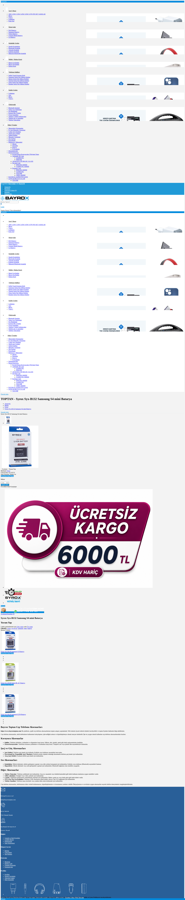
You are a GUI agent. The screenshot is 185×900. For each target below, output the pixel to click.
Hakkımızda (8, 841)
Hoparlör (15, 146)
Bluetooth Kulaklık (14, 48)
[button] (7, 476)
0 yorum (4, 469)
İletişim (3, 606)
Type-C (10, 98)
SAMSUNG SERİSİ (22, 166)
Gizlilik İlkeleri (9, 840)
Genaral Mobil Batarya (15, 35)
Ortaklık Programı (10, 865)
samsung (20, 628)
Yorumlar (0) (10, 614)
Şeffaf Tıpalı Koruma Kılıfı (16, 75)
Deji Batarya (12, 30)
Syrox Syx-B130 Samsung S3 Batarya (12, 651)
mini (25, 628)
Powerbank (11, 140)
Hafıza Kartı (12, 66)
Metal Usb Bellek (13, 63)
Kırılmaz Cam (16, 168)
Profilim (7, 874)
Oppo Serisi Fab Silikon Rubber (18, 82)
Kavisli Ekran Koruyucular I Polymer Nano (25, 154)
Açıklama (4, 614)
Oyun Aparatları (13, 115)
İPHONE (19, 159)
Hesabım (7, 189)
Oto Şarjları (12, 139)
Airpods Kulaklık (13, 50)
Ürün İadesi (8, 852)
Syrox (6, 407)
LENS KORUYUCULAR (16, 178)
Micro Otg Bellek (13, 64)
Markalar (7, 862)
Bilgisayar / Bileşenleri (15, 142)
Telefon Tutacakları (14, 120)
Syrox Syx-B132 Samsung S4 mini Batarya (18, 409)
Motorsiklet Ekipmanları (15, 128)
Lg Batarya (11, 37)
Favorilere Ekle (5, 486)
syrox (9, 628)
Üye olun (30, 627)
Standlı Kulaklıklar (14, 46)
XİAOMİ (19, 173)
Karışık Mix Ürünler (14, 113)
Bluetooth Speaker (14, 108)
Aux (9, 95)
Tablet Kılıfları (12, 135)
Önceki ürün (4, 394)
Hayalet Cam (16, 163)
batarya (29, 628)
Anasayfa (7, 187)
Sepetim (7, 192)
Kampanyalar (9, 867)
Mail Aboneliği (9, 880)
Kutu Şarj (11, 21)
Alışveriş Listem (10, 878)
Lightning (11, 19)
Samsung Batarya (13, 32)
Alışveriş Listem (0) (11, 190)
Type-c (10, 17)
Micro (10, 16)
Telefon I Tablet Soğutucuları (17, 116)
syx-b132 (14, 628)
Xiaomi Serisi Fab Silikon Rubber (18, 81)
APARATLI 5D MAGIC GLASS (22, 161)
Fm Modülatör (12, 111)
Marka (7, 405)
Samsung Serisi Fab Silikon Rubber (19, 77)
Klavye (14, 147)
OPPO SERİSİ (20, 175)
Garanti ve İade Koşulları (12, 838)
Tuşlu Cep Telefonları (15, 109)
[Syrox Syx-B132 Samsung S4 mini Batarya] (20, 467)
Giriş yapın (20, 627)
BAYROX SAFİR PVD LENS (18, 177)
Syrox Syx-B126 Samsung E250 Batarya (13, 714)
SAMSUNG (20, 158)
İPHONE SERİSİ (21, 165)
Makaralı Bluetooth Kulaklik (17, 53)
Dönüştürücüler (13, 151)
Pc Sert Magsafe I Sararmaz (16, 130)
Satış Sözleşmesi (10, 843)
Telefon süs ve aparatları (15, 118)
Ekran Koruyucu (13, 152)
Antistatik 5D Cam (18, 156)
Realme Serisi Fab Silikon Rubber (18, 84)
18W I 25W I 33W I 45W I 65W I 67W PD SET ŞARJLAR (26, 14)
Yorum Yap (12, 469)
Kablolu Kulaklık (13, 52)
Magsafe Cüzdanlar (14, 137)
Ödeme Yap (8, 194)
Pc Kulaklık (16, 149)
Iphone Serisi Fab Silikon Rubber (18, 79)
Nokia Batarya (12, 34)
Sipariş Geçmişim (10, 876)
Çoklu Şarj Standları (14, 132)
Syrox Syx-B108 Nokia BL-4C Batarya (13, 683)
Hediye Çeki (8, 863)
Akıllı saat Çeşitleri (14, 133)
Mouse (14, 144)
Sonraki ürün (5, 412)
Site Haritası (8, 854)
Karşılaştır (14, 486)
